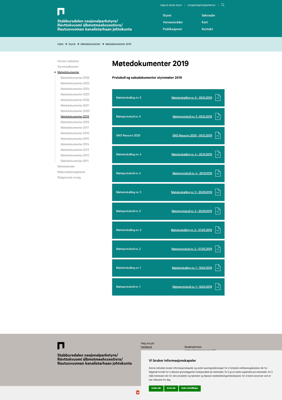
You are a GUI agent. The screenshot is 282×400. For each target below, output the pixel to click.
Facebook (146, 347)
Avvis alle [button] (171, 388)
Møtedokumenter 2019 (118, 44)
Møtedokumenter (90, 44)
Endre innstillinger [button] (189, 388)
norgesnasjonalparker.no (201, 5)
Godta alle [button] (156, 388)
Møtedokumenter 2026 (75, 78)
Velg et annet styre (171, 5)
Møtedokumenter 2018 (75, 122)
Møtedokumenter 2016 (75, 133)
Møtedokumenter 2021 (75, 106)
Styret (167, 16)
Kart (205, 23)
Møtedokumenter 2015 (75, 139)
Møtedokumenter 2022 (75, 100)
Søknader (208, 16)
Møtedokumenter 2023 (75, 94)
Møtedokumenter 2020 (75, 111)
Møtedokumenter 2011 (75, 161)
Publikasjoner (172, 29)
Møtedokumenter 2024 (75, 89)
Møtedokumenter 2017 (75, 128)
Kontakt (207, 29)
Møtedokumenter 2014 (75, 144)
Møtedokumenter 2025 (75, 83)
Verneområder (173, 23)
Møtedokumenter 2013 (75, 150)
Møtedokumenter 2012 (75, 155)
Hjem (60, 44)
